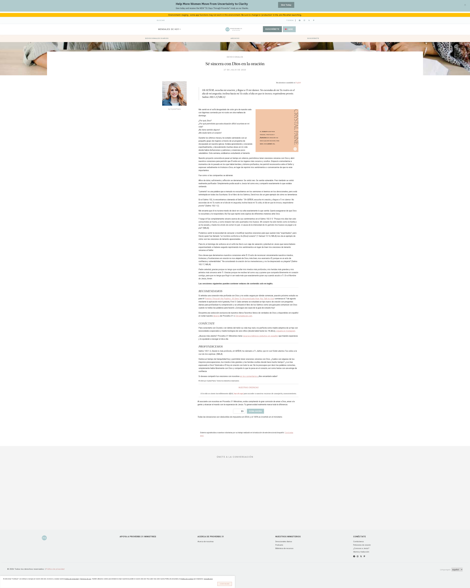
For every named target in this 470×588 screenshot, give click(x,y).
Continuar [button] (224, 584)
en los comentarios (249, 376)
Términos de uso (85, 579)
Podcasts (279, 545)
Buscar (161, 20)
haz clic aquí (239, 394)
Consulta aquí (208, 579)
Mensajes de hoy (168, 29)
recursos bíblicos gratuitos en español (260, 336)
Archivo (235, 38)
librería (216, 316)
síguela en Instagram (285, 331)
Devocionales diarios (157, 38)
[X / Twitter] (361, 556)
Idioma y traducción (361, 552)
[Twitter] (309, 20)
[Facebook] (300, 20)
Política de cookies (187, 579)
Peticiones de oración (362, 545)
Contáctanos (358, 541)
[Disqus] (235, 492)
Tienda (290, 20)
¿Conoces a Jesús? (361, 548)
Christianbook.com (243, 316)
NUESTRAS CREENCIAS (248, 387)
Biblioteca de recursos (284, 548)
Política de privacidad (55, 569)
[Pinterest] (314, 20)
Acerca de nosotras (206, 541)
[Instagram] (304, 20)
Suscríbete (272, 29)
